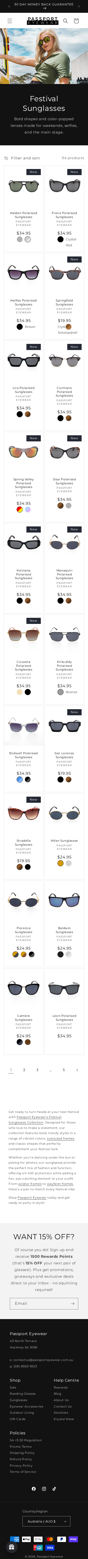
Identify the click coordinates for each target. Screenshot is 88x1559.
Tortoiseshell (28, 414)
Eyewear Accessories (26, 1406)
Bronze (69, 691)
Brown (28, 326)
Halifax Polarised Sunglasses (23, 302)
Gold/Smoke (15, 955)
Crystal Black (28, 779)
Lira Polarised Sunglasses (23, 390)
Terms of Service (23, 1472)
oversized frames (60, 1138)
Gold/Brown (24, 955)
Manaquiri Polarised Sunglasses (64, 574)
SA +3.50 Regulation (26, 1440)
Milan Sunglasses (64, 840)
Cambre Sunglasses (24, 1018)
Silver (69, 863)
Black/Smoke (32, 955)
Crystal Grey (28, 239)
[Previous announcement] (9, 6)
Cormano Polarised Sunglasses (64, 391)
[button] (9, 21)
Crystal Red (69, 239)
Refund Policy (21, 1459)
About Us (61, 1400)
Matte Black (60, 955)
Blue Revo (28, 509)
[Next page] (77, 1070)
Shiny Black (20, 1042)
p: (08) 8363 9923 (23, 1366)
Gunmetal (60, 692)
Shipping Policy (22, 1453)
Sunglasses (18, 1400)
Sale (13, 1387)
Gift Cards (18, 1419)
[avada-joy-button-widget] (12, 1547)
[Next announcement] (79, 6)
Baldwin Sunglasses (64, 930)
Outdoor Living (22, 1412)
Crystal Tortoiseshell (60, 327)
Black (20, 239)
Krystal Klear (64, 1419)
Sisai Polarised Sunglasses (64, 481)
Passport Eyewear (32, 1197)
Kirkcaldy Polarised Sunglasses (64, 665)
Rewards (61, 1387)
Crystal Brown (69, 327)
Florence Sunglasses (24, 930)
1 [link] (11, 1070)
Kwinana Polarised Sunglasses (24, 574)
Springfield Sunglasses (64, 302)
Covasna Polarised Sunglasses (24, 665)
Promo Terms (21, 1446)
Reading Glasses (23, 1393)
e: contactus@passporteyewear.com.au (41, 1360)
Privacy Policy (21, 1465)
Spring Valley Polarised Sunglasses (23, 483)
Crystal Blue (20, 779)
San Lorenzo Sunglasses (64, 755)
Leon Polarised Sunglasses (64, 1018)
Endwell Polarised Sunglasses (23, 755)
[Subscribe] (72, 1303)
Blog (57, 1393)
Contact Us (63, 1406)
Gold (20, 692)
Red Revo (20, 509)
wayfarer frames (60, 1184)
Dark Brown (28, 1042)
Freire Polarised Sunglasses (64, 215)
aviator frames (30, 1184)
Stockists (61, 1412)
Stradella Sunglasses (24, 842)
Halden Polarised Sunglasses (23, 215)
